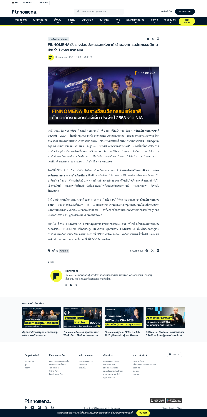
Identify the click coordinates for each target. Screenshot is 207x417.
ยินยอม (143, 413)
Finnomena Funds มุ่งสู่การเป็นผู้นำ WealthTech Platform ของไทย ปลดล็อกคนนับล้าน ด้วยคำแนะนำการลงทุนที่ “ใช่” (82, 334)
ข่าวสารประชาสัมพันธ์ (58, 39)
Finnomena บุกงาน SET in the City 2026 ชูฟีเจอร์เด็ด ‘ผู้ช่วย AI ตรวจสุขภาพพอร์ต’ (122, 334)
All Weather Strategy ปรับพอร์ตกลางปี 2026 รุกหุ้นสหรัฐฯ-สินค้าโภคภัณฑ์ (165, 334)
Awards (64, 251)
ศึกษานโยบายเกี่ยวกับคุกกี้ (122, 413)
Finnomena (71, 271)
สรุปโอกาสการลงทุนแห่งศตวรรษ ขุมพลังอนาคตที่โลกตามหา (40, 334)
